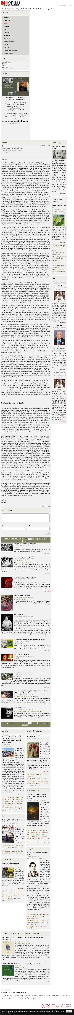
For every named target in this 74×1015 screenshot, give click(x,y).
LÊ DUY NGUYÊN (62, 209)
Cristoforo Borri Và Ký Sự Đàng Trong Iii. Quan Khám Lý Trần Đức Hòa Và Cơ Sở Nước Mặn (13, 803)
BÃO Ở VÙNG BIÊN (9, 847)
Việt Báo (59, 389)
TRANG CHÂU (42, 858)
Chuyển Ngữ (35, 933)
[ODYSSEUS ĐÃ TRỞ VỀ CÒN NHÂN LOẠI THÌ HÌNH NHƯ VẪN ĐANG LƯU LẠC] (33, 811)
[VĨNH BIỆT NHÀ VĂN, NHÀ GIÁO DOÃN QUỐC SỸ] (59, 295)
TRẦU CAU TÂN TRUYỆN (21, 654)
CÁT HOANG (33, 778)
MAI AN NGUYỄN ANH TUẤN (35, 740)
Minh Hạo (44, 800)
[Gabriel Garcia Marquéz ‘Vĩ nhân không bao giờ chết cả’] (7, 643)
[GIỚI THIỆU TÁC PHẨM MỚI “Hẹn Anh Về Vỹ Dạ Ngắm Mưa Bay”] (8, 970)
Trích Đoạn (13, 933)
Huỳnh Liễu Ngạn (19, 845)
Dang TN (57, 263)
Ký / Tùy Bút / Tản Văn (8, 860)
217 (33, 538)
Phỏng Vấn (30, 849)
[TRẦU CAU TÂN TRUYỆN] (7, 657)
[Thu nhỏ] (2, 146)
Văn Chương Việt (34, 696)
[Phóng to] (4, 146)
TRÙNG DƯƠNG (18, 643)
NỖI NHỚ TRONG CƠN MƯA (59, 206)
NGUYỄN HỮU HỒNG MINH (21, 696)
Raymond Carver (6, 64)
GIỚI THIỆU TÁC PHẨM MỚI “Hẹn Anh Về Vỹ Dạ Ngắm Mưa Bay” (21, 963)
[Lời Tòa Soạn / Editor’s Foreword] (59, 154)
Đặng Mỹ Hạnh (17, 676)
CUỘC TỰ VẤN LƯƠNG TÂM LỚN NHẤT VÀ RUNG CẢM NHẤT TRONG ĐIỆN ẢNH (37, 832)
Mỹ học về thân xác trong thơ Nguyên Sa (25, 577)
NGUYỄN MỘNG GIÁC (20, 560)
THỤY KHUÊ (8, 805)
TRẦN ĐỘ (16, 618)
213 (20, 538)
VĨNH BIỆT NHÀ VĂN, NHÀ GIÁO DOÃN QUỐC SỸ (59, 284)
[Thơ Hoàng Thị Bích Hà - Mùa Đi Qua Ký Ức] (8, 834)
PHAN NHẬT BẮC (9, 892)
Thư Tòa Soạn (56, 142)
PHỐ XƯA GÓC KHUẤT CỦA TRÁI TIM (25, 544)
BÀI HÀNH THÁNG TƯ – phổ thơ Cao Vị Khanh (59, 267)
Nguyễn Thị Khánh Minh (61, 256)
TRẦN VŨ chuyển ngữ (35, 711)
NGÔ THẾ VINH (8, 746)
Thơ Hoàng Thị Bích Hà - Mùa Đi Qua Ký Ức (12, 821)
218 (36, 538)
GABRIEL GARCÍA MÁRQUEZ (22, 711)
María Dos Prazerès (19, 707)
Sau (48, 145)
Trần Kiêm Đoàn (21, 867)
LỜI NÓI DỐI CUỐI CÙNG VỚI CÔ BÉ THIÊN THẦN (38, 736)
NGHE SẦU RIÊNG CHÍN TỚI (10, 864)
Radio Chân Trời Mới (7, 62)
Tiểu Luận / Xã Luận (33, 790)
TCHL (59, 301)
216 (29, 538)
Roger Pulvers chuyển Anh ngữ (9, 69)
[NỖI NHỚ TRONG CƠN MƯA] (58, 220)
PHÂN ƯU (59, 325)
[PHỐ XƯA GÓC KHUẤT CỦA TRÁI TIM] (7, 547)
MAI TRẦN (34, 924)
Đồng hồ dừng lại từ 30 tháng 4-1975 (24, 557)
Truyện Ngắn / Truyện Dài (34, 731)
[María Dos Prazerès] (7, 713)
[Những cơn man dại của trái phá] (7, 676)
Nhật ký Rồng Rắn (19, 614)
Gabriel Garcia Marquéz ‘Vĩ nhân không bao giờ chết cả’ (29, 639)
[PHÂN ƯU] (59, 337)
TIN (53, 278)
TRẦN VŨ (36, 928)
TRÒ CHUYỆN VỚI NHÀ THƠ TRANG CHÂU (38, 853)
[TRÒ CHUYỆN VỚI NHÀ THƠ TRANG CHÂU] (33, 868)
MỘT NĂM (7, 845)
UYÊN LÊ (16, 658)
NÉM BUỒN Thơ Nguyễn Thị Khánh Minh (57, 260)
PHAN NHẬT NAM (43, 928)
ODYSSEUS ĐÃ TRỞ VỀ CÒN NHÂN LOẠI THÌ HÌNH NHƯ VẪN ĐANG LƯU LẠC (37, 796)
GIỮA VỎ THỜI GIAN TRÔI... (22, 595)
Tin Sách (5, 933)
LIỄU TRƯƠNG (18, 580)
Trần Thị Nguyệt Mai (34, 858)
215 (26, 538)
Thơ (3, 816)
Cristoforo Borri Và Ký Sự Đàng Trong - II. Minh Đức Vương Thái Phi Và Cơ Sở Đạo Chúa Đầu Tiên (12, 809)
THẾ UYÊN (5, 152)
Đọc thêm (47, 553)
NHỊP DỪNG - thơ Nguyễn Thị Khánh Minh (58, 254)
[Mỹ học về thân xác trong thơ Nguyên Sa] (7, 582)
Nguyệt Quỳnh (33, 785)
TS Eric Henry (27, 943)
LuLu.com (24, 113)
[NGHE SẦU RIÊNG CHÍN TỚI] (8, 872)
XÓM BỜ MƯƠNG (34, 774)
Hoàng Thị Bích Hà (21, 825)
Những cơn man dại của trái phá (22, 672)
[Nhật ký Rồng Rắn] (7, 622)
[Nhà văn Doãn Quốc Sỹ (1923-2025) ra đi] (59, 383)
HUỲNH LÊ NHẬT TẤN (20, 599)
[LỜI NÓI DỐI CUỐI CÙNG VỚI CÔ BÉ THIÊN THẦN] (33, 750)
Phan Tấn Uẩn (8, 900)
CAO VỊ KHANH (60, 269)
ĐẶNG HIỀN (17, 547)
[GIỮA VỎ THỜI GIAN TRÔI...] (7, 603)
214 (23, 538)
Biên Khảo (5, 731)
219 (39, 538)
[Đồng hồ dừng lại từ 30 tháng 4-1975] (7, 562)
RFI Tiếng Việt (5, 67)
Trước (43, 145)
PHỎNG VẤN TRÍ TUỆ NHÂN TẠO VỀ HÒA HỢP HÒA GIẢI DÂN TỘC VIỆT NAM (37, 916)
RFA (3, 65)
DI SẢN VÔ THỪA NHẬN (36, 842)
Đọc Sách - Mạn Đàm (24, 933)
